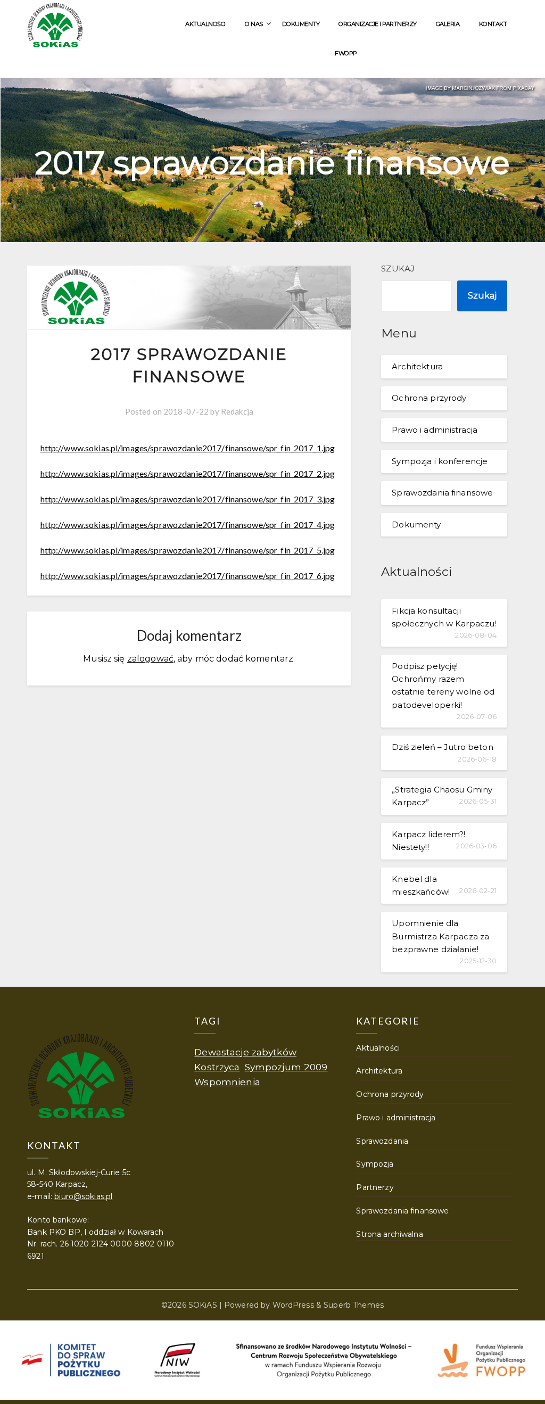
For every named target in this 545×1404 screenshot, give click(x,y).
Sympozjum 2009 (286, 1066)
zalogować (150, 659)
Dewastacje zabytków (245, 1052)
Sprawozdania (382, 1141)
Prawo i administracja (434, 430)
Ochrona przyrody (429, 398)
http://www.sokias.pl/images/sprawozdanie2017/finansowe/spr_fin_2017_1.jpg (187, 448)
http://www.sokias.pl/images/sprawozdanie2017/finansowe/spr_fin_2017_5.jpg (187, 550)
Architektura (417, 366)
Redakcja (237, 411)
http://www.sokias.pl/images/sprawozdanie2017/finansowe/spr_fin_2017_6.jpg (187, 576)
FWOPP (346, 53)
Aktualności (205, 24)
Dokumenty (301, 24)
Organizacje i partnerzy (377, 24)
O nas (254, 24)
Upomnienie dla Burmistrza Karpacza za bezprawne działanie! (440, 936)
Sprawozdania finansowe (442, 493)
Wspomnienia (227, 1081)
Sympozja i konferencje (440, 461)
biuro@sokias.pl (83, 1196)
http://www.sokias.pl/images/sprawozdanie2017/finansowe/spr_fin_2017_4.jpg (187, 524)
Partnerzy (374, 1187)
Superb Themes (354, 1305)
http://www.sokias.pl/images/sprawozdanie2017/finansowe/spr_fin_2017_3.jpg (187, 499)
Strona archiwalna (389, 1234)
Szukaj (398, 268)
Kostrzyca (217, 1066)
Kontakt (493, 24)
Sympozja (374, 1164)
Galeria (448, 24)
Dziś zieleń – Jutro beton (442, 747)
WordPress (293, 1305)
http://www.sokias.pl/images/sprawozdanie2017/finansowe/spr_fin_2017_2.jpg (187, 473)
